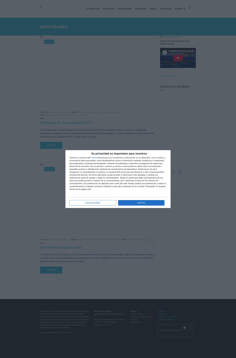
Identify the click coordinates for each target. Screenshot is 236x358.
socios (94, 158)
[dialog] (118, 179)
